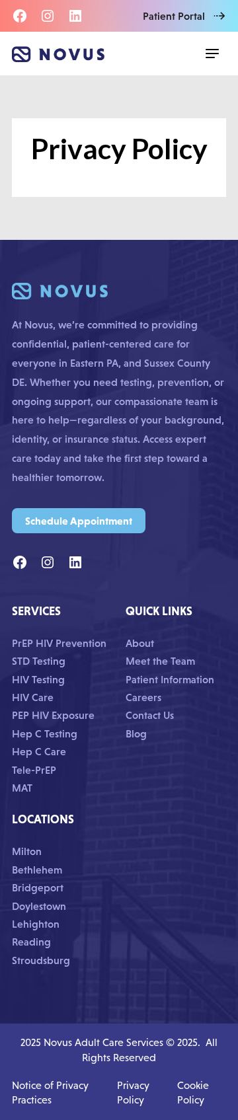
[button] (212, 53)
